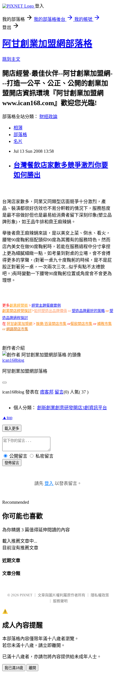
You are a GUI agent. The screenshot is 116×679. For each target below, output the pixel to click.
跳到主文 (11, 59)
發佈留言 (12, 463)
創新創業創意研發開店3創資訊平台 (72, 407)
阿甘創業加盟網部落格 (47, 44)
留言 (59, 392)
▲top (7, 417)
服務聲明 (60, 601)
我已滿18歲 (14, 668)
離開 (32, 668)
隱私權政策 (100, 595)
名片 (18, 141)
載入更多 (12, 428)
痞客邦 (46, 392)
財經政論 (48, 116)
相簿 (18, 127)
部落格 (20, 134)
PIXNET (26, 595)
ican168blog (13, 360)
